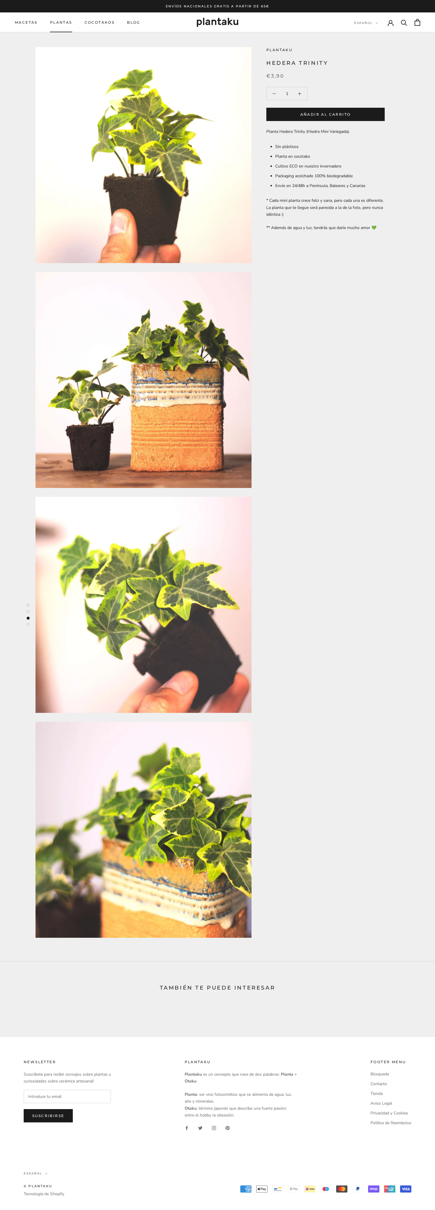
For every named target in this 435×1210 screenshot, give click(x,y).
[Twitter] (200, 1127)
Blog (133, 22)
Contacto (378, 1084)
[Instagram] (214, 1127)
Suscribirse (48, 1116)
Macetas (26, 22)
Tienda (376, 1093)
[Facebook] (187, 1127)
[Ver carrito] (417, 22)
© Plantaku (38, 1186)
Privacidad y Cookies (389, 1113)
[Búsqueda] (404, 22)
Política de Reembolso (390, 1123)
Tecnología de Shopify (44, 1194)
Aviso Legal (381, 1103)
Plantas (61, 22)
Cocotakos (100, 22)
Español (363, 23)
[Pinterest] (227, 1127)
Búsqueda (379, 1074)
